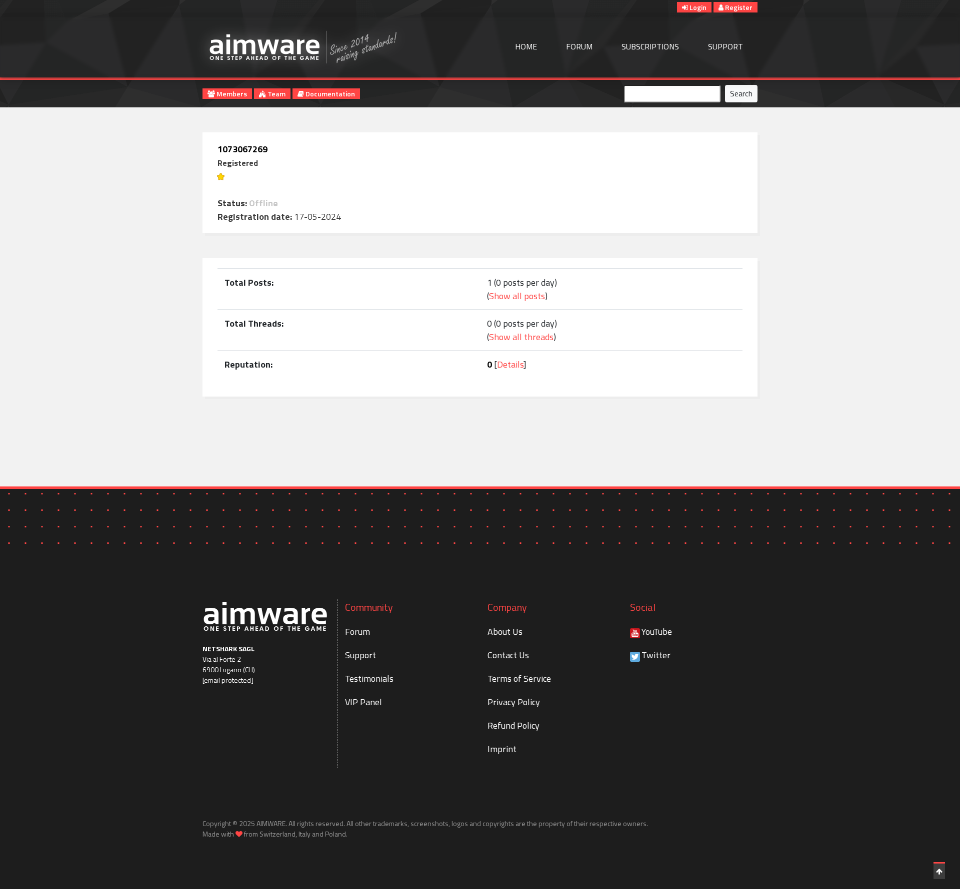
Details (510, 364)
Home (526, 46)
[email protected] (228, 680)
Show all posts (517, 296)
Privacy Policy (514, 702)
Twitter (656, 655)
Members (231, 93)
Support (725, 46)
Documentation (329, 93)
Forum (579, 46)
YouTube (657, 631)
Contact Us (508, 655)
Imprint (502, 749)
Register (738, 7)
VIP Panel (363, 702)
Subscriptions (650, 46)
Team (276, 93)
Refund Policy (514, 725)
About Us (505, 631)
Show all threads (521, 337)
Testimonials (369, 678)
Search (741, 93)
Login (697, 7)
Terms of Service (519, 678)
